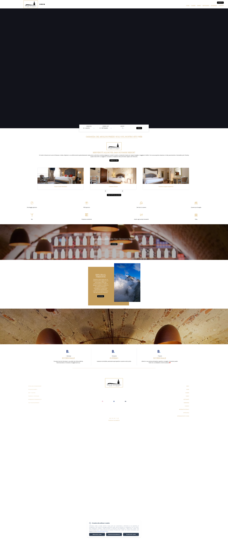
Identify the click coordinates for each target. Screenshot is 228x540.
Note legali (186, 412)
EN (110, 418)
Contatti (221, 5)
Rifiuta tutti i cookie (97, 534)
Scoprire (100, 296)
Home (187, 5)
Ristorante (206, 5)
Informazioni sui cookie (183, 416)
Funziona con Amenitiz (114, 420)
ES (114, 418)
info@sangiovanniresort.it (35, 399)
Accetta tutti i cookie (131, 534)
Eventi (199, 5)
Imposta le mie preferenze (114, 534)
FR (112, 418)
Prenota (220, 2)
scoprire (114, 244)
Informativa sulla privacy (102, 531)
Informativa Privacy (184, 409)
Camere (193, 5)
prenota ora (114, 160)
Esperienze (214, 5)
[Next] (122, 191)
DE (118, 418)
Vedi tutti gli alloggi (114, 195)
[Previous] (105, 191)
